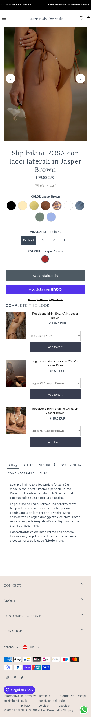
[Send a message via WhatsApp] (84, 710)
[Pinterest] (15, 677)
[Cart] (88, 18)
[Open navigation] (13, 18)
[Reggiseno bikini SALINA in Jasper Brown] (16, 332)
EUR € (32, 647)
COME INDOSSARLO (21, 473)
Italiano (9, 647)
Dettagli (13, 465)
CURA (43, 473)
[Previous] (10, 78)
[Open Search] (82, 18)
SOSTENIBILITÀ (71, 465)
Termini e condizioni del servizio (48, 700)
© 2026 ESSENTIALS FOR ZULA (24, 710)
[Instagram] (7, 677)
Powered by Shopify (60, 710)
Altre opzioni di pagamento (45, 299)
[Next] (80, 78)
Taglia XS (28, 240)
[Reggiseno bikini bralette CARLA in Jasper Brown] (16, 427)
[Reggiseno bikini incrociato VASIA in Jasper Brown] (16, 379)
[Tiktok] (22, 677)
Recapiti (82, 696)
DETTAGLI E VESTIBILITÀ (39, 465)
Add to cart (55, 347)
